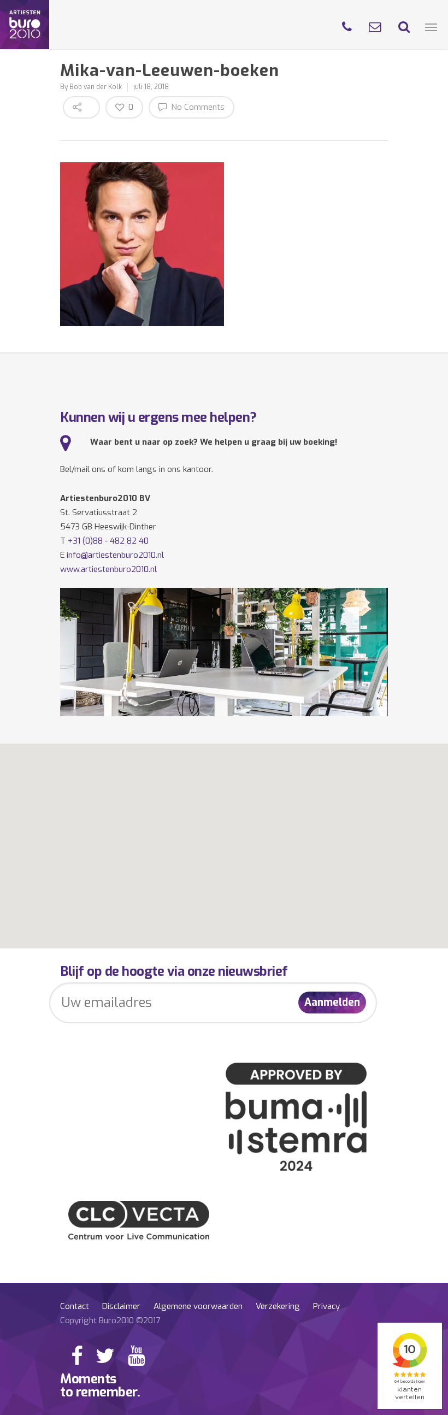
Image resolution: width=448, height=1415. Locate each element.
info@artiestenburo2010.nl (115, 555)
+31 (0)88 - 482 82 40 (108, 540)
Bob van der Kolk (95, 86)
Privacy (326, 1306)
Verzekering (278, 1306)
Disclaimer (121, 1306)
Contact (74, 1306)
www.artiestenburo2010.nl (108, 569)
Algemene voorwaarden (198, 1306)
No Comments (197, 107)
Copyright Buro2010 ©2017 (110, 1320)
